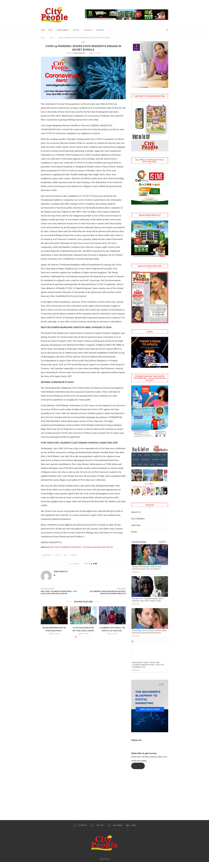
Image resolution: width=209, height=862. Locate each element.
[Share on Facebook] (89, 563)
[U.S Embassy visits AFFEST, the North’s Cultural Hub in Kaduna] (112, 615)
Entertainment (62, 30)
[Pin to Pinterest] (93, 563)
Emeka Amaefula (80, 53)
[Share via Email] (96, 563)
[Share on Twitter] (91, 564)
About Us (135, 512)
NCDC (65, 555)
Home (43, 30)
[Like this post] (87, 563)
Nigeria (73, 555)
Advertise (100, 30)
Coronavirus (46, 555)
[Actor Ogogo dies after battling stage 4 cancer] (83, 615)
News (50, 30)
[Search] (167, 30)
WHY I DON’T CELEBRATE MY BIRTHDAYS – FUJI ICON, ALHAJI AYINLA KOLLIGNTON (81, 547)
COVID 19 (57, 555)
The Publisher (138, 518)
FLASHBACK (88, 30)
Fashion (76, 30)
